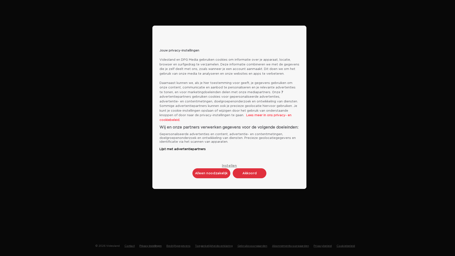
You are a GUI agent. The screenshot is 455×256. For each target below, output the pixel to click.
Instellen (229, 166)
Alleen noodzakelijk (211, 173)
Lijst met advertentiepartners (182, 149)
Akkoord (249, 173)
